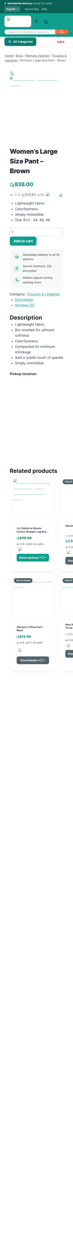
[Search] (62, 31)
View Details (28, 660)
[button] (12, 73)
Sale (60, 42)
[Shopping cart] (45, 21)
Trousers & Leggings (43, 294)
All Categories (23, 42)
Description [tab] (24, 300)
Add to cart (23, 241)
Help (44, 9)
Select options (28, 557)
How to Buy (32, 9)
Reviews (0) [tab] (24, 305)
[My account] (36, 21)
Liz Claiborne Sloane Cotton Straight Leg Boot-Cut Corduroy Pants (33, 532)
